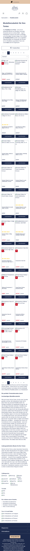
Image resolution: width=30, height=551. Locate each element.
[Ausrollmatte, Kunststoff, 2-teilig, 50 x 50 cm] (8, 118)
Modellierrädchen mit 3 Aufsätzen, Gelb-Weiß (20, 234)
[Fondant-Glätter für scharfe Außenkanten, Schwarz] (8, 172)
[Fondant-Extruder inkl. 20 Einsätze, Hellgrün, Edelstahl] (21, 65)
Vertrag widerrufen (15, 536)
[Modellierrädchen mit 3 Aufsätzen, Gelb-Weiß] (21, 225)
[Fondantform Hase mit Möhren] (8, 306)
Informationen (5, 531)
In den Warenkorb (8, 82)
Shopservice (5, 528)
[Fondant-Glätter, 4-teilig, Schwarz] (8, 225)
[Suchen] (19, 13)
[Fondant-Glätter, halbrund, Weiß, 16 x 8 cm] (8, 145)
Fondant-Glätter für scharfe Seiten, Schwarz (7, 208)
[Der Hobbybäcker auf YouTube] (9, 520)
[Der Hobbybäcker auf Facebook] (10, 516)
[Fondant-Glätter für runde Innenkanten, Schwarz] (21, 172)
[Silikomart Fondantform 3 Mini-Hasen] (8, 279)
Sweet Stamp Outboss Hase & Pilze (8, 368)
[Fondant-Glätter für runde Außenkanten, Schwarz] (21, 198)
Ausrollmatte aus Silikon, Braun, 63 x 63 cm (21, 127)
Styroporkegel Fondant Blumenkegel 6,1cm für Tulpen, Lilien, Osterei (6, 342)
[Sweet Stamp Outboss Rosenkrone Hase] (21, 279)
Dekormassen (11, 415)
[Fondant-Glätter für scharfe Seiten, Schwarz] (8, 198)
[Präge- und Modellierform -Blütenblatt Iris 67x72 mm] (8, 65)
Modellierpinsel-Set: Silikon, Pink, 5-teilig (7, 101)
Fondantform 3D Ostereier (21, 341)
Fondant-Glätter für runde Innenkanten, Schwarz (21, 181)
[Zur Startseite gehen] (15, 8)
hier (24, 546)
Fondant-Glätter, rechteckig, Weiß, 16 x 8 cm (21, 154)
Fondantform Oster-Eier (20, 260)
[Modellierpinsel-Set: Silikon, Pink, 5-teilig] (8, 91)
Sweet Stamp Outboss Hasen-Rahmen (22, 368)
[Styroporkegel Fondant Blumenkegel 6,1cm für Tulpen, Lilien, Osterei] (8, 332)
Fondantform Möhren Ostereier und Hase (20, 315)
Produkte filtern (16, 48)
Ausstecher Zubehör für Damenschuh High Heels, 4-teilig (7, 261)
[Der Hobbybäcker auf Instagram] (10, 513)
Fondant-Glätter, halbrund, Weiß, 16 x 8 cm (7, 154)
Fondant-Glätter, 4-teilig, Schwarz (7, 234)
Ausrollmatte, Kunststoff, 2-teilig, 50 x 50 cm (7, 127)
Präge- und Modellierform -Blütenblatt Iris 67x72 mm (7, 74)
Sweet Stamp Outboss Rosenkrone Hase (20, 288)
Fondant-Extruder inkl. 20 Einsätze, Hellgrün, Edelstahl (21, 74)
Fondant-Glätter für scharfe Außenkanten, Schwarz (7, 181)
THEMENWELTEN (16, 2)
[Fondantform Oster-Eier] (21, 252)
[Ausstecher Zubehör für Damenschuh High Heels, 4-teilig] (8, 252)
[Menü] (3, 13)
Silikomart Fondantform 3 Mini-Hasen (7, 288)
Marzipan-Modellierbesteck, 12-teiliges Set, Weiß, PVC (21, 101)
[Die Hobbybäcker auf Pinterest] (9, 518)
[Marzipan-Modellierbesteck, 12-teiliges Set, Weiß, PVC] (21, 91)
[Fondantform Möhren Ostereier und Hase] (21, 306)
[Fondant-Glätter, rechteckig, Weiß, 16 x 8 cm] (21, 145)
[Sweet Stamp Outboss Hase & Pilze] (8, 359)
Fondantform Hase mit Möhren (6, 315)
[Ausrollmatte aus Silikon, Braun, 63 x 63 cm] (21, 118)
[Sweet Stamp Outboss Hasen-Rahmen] (21, 359)
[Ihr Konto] (23, 13)
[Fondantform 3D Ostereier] (21, 332)
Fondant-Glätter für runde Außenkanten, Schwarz (21, 208)
